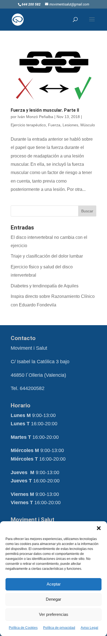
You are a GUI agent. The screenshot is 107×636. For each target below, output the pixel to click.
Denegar (53, 599)
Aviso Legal (89, 628)
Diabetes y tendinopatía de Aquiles (44, 286)
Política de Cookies (23, 628)
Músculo (87, 125)
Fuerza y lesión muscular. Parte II (45, 110)
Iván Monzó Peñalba (35, 116)
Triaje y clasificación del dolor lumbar (47, 256)
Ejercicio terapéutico (28, 125)
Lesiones (70, 125)
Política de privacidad (59, 628)
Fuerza (54, 125)
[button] (99, 528)
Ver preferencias (53, 614)
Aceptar (54, 584)
